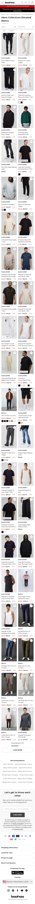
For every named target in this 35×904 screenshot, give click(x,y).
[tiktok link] (26, 890)
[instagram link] (8, 890)
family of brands (18, 823)
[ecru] (22, 385)
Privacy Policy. (18, 829)
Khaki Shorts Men (26, 775)
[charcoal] (3, 460)
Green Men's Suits (9, 778)
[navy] (3, 421)
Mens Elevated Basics (27, 14)
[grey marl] (3, 210)
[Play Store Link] (17, 872)
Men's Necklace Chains (23, 764)
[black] (22, 102)
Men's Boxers (8, 764)
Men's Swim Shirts (10, 771)
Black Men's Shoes (10, 768)
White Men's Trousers (10, 775)
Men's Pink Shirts (25, 768)
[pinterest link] (13, 890)
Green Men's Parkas (25, 782)
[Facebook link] (17, 890)
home (3, 14)
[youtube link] (22, 890)
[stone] (24, 385)
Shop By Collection (15, 14)
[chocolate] (29, 385)
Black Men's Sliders (25, 778)
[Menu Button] (2, 2)
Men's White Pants (25, 771)
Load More (17, 750)
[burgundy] (5, 421)
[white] (19, 102)
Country (17, 877)
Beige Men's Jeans (9, 782)
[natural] (9, 421)
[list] (17, 6)
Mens (7, 14)
